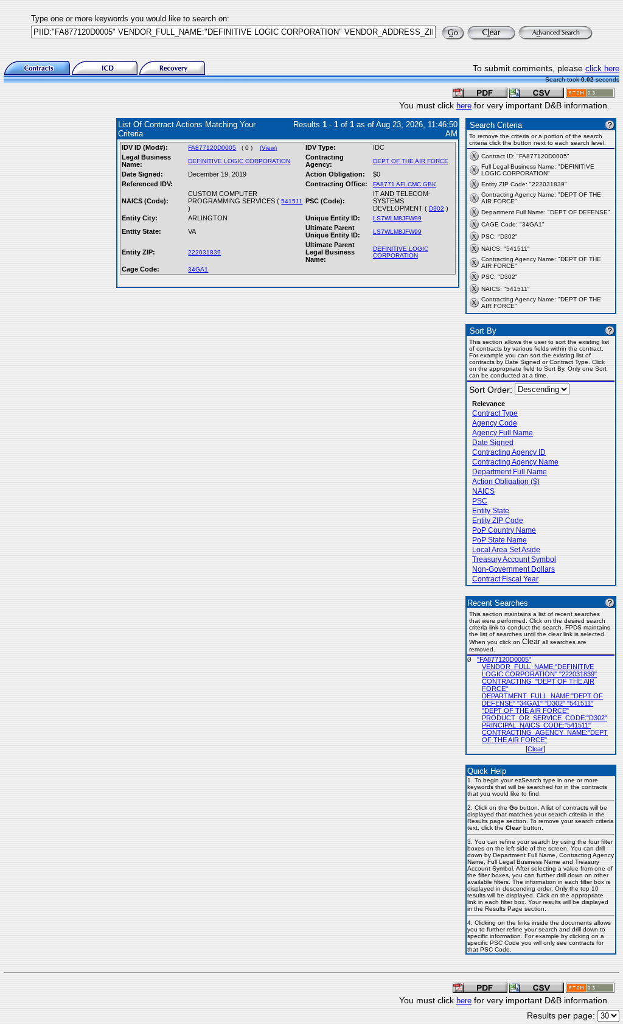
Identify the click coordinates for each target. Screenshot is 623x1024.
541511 (291, 201)
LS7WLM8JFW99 (397, 218)
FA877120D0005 (212, 147)
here (464, 105)
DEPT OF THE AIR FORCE (410, 161)
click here (602, 68)
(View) (268, 147)
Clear (535, 748)
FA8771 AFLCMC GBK (404, 184)
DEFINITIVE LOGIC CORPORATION (239, 161)
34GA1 (198, 269)
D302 (436, 208)
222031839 (204, 252)
